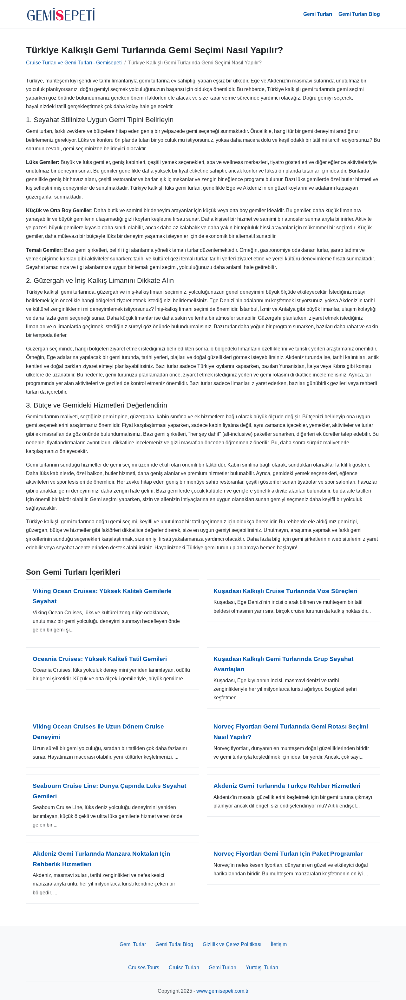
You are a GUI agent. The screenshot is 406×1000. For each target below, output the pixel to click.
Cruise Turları (184, 967)
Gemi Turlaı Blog (174, 944)
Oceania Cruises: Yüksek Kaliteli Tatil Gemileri (100, 659)
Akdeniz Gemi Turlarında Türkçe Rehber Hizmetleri (286, 785)
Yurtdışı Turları (262, 967)
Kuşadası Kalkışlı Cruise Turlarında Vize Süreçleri (285, 591)
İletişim (279, 944)
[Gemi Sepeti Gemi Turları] (61, 14)
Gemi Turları (317, 14)
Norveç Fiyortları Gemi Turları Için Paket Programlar (288, 853)
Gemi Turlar (133, 944)
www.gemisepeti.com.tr (222, 991)
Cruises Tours (143, 967)
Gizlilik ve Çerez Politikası (232, 944)
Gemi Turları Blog (359, 14)
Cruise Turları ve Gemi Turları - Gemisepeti (74, 62)
